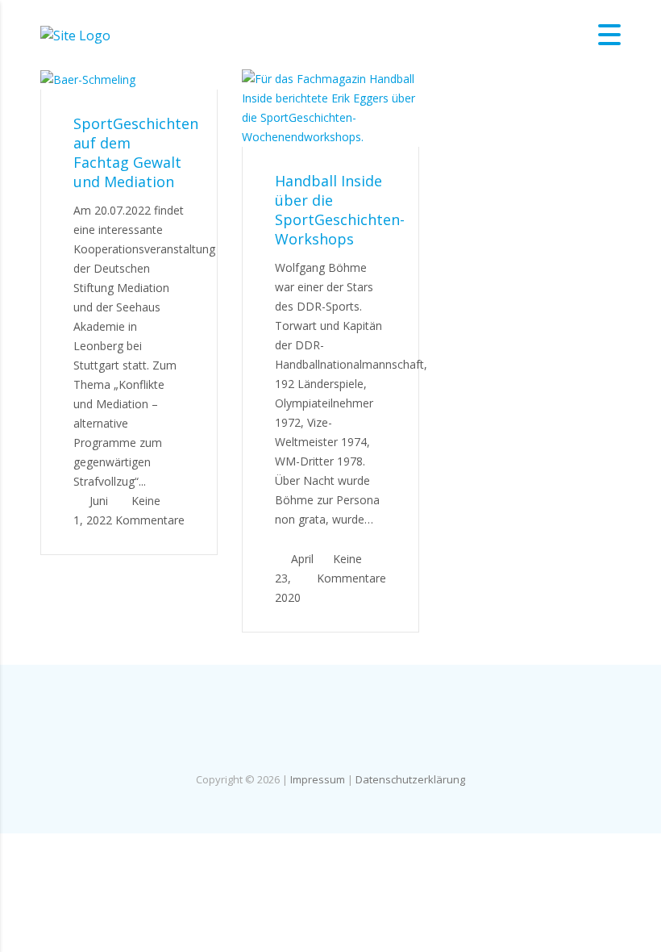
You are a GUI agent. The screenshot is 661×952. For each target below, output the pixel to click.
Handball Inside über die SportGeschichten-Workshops (340, 209)
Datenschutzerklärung (410, 779)
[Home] (75, 34)
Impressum (317, 779)
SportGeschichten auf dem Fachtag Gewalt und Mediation (135, 152)
